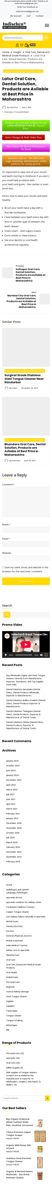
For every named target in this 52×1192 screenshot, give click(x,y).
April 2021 (11, 804)
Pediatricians (12, 977)
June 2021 (10, 799)
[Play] (5, 655)
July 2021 (10, 794)
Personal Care (13, 982)
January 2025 (12, 760)
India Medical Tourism (16, 945)
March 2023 (11, 789)
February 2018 (13, 861)
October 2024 (12, 765)
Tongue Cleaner (14, 1015)
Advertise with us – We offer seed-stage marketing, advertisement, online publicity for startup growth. (26, 161)
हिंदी (7, 1030)
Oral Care (10, 959)
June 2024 (10, 770)
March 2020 (11, 842)
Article (9, 884)
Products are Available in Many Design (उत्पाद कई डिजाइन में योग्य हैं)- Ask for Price (26, 125)
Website (6, 553)
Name (6, 524)
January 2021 (12, 818)
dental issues (12, 921)
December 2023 (13, 780)
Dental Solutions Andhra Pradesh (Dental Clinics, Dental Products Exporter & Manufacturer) (25, 703)
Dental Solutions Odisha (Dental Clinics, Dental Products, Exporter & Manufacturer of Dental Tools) (25, 725)
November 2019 (14, 856)
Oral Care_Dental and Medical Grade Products (23, 71)
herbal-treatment (14, 940)
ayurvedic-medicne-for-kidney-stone (23, 902)
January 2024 (12, 775)
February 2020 (13, 847)
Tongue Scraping (14, 1020)
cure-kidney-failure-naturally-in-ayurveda (25, 916)
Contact (39, 16)
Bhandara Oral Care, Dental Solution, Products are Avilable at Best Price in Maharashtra (25, 449)
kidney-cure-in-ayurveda (17, 950)
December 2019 (13, 851)
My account (15, 16)
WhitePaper (11, 1025)
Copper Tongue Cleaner (17, 911)
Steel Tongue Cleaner (16, 996)
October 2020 (12, 832)
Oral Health (11, 972)
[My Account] (17, 44)
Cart (29, 16)
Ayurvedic (10, 1058)
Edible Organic (13, 1067)
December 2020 (13, 823)
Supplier (10, 1001)
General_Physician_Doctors (19, 935)
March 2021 (11, 808)
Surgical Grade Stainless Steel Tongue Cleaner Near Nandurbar (24, 378)
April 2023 (11, 784)
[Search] (47, 1098)
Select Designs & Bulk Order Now (23, 137)
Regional (10, 986)
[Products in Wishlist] (21, 44)
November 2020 (14, 828)
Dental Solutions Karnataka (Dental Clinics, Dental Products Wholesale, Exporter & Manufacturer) (23, 692)
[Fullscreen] (46, 655)
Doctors (10, 931)
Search (7, 605)
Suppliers (10, 1006)
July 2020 (10, 837)
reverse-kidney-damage (17, 991)
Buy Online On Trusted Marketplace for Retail (26, 148)
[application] (26, 644)
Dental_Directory (14, 926)
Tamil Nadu (11, 1010)
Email (6, 538)
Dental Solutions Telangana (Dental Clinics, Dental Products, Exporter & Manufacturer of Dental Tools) (23, 714)
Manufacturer (12, 955)
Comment (8, 484)
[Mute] (41, 655)
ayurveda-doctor (14, 897)
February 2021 (13, 813)
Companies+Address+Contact (20, 907)
